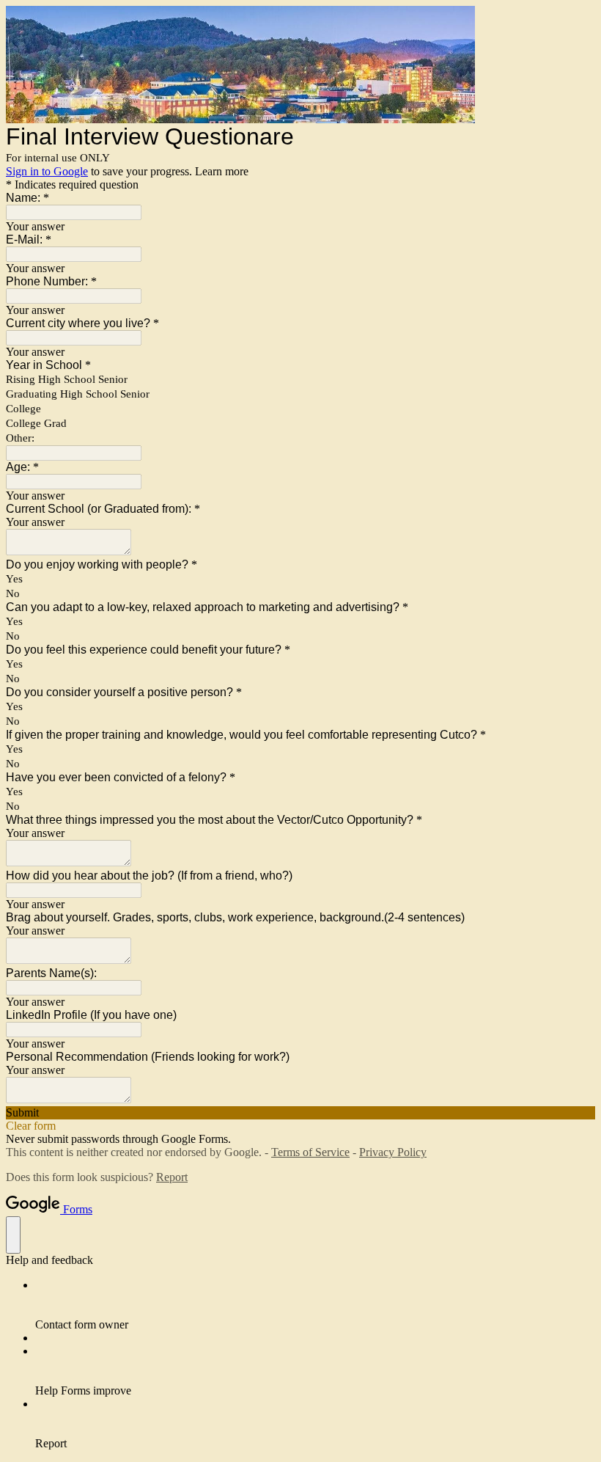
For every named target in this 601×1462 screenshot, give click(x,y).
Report (172, 1177)
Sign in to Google (47, 171)
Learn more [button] (221, 171)
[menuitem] (315, 1305)
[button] (300, 1112)
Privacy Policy (393, 1152)
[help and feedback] (13, 1235)
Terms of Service (310, 1152)
